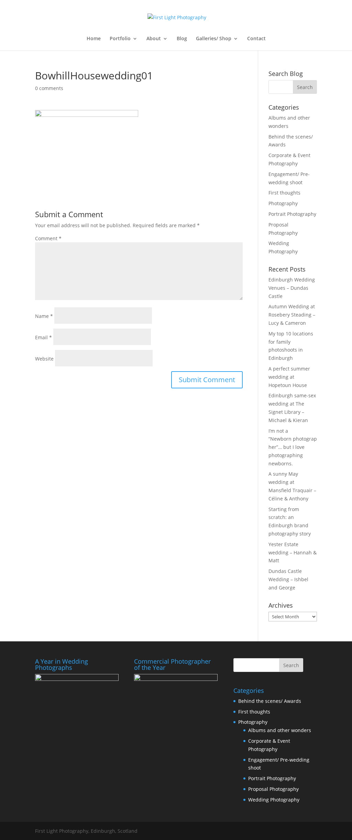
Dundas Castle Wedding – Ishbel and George (288, 579)
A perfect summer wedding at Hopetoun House (289, 376)
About (153, 39)
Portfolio (120, 39)
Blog (182, 39)
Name (44, 316)
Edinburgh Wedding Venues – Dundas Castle (291, 287)
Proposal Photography (273, 789)
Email (43, 337)
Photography (283, 203)
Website (44, 358)
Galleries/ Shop (213, 39)
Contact (256, 39)
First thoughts (284, 192)
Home (94, 39)
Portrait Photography (292, 214)
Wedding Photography (273, 799)
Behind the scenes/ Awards (269, 701)
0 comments (49, 88)
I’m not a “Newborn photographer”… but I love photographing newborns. (292, 447)
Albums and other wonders (279, 730)
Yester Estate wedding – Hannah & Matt (292, 552)
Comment (48, 238)
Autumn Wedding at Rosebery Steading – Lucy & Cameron (291, 314)
